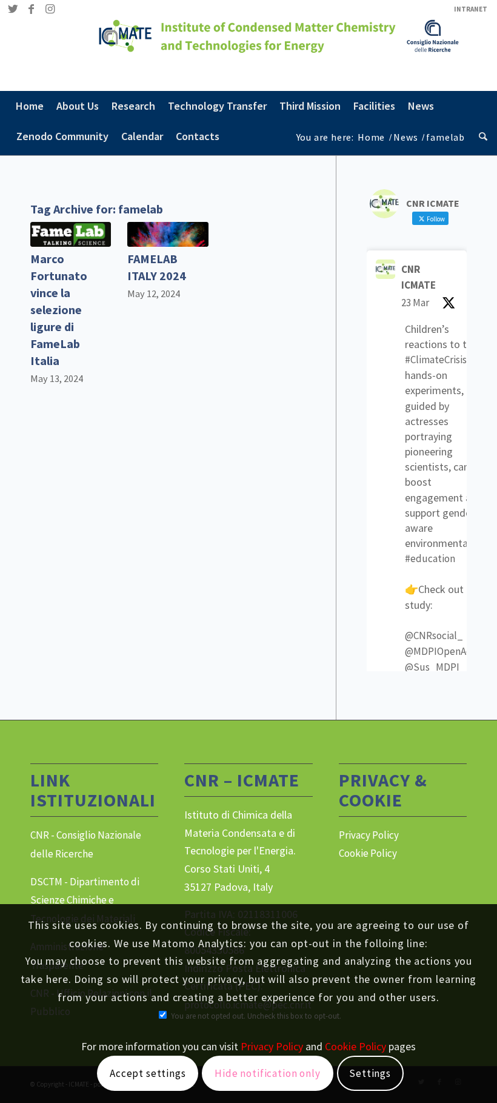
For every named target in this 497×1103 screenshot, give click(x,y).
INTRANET (470, 9)
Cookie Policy (368, 853)
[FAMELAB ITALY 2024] (167, 234)
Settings (370, 1073)
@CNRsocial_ (434, 635)
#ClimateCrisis (436, 359)
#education (430, 558)
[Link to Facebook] (31, 9)
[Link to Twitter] (13, 9)
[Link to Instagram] (50, 9)
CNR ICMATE (418, 277)
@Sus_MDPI (432, 667)
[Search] (480, 136)
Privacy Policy (369, 835)
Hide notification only (268, 1073)
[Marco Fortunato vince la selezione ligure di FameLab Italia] (70, 234)
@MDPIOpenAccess (447, 651)
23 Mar (415, 302)
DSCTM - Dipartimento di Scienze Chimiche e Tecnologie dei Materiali (84, 900)
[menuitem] (467, 9)
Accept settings (148, 1073)
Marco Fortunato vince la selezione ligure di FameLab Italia (58, 309)
